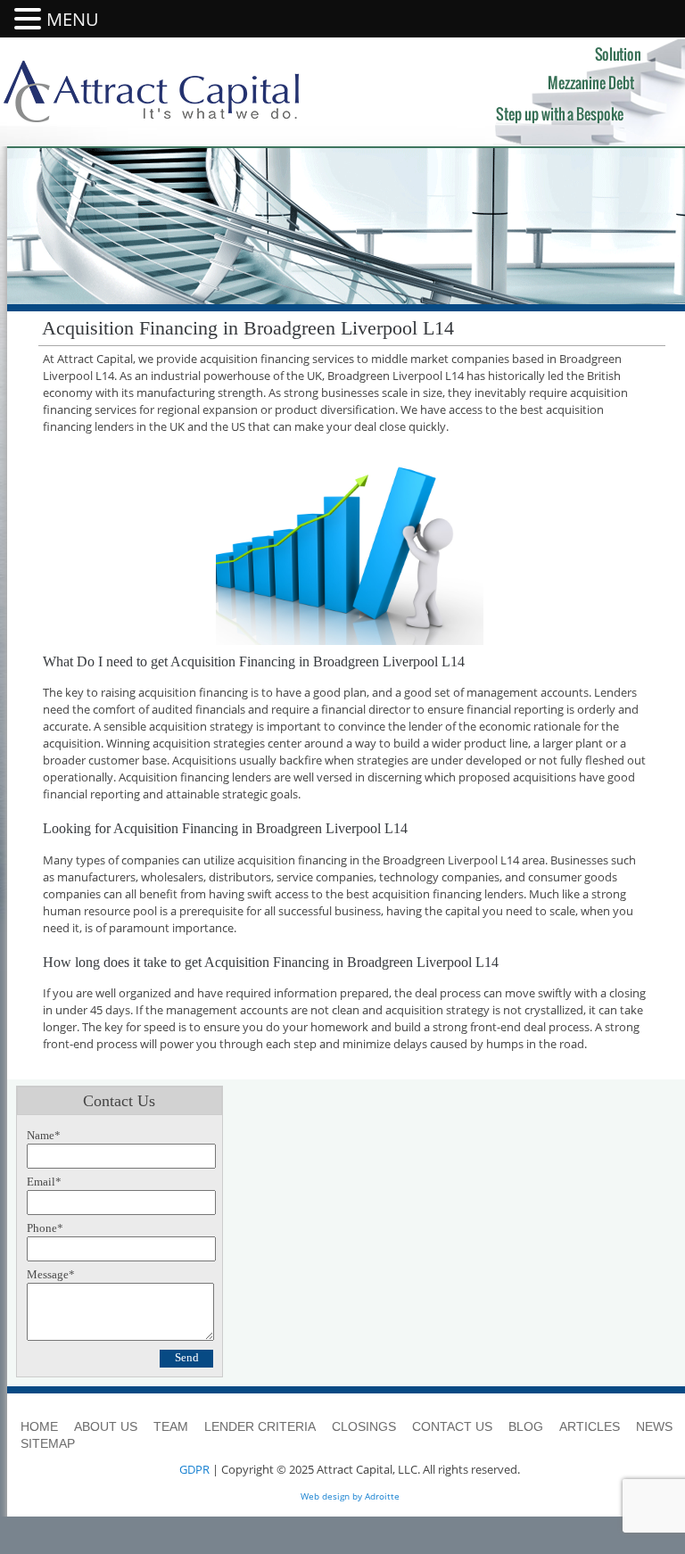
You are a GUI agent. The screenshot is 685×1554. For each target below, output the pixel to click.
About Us (105, 1426)
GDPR (194, 1469)
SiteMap (48, 1443)
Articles (589, 1426)
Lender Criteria (260, 1426)
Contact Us (452, 1426)
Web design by (331, 1496)
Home (39, 1426)
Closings (364, 1426)
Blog (525, 1426)
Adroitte (382, 1496)
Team (170, 1426)
